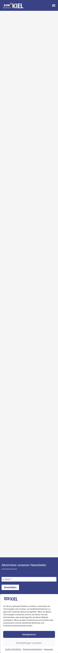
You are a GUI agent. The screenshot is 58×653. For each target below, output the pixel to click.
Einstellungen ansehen (29, 642)
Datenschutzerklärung (32, 649)
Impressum (48, 649)
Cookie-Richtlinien (13, 649)
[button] (53, 5)
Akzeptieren (29, 634)
